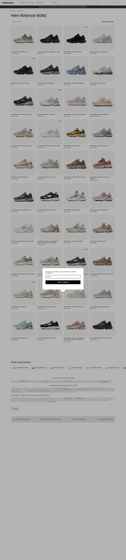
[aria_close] (63, 289)
